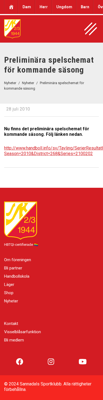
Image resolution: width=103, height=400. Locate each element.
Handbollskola (16, 276)
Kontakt (11, 323)
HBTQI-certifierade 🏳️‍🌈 (21, 244)
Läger (9, 284)
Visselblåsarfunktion (22, 331)
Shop (8, 292)
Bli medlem (14, 340)
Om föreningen (17, 259)
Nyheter (11, 301)
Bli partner (13, 268)
